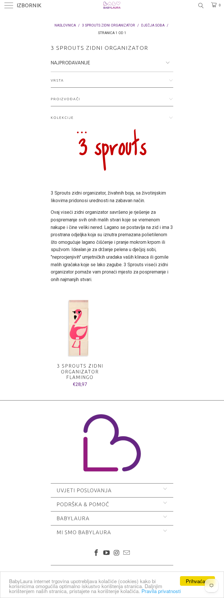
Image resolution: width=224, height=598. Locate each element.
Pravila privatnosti (161, 591)
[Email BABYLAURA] (127, 553)
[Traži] (200, 5)
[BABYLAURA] (112, 6)
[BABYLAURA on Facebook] (96, 553)
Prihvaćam (197, 581)
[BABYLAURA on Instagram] (117, 553)
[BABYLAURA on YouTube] (106, 553)
